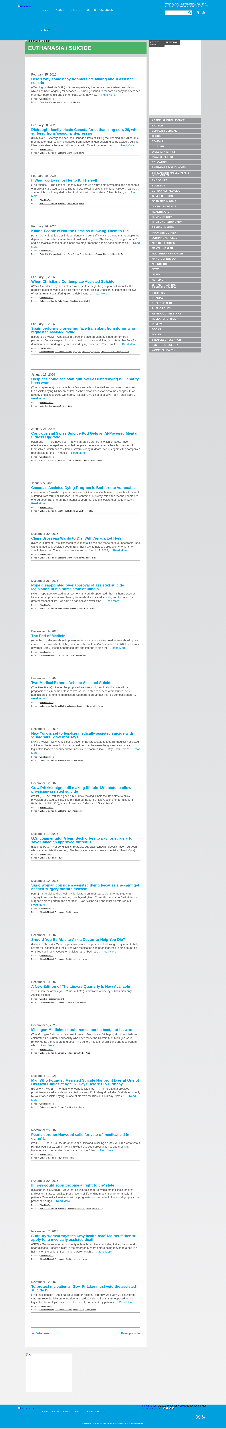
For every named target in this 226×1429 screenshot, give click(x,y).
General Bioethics (80, 254)
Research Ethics (164, 319)
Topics (43, 29)
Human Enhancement (167, 222)
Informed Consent (165, 232)
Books (156, 329)
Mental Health (72, 153)
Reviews (157, 324)
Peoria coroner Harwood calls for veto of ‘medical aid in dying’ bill (80, 1136)
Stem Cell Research (166, 339)
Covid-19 (157, 141)
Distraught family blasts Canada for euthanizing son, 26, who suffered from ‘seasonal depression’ (85, 131)
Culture (158, 146)
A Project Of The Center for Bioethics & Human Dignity (113, 1423)
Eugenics (158, 185)
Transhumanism (163, 227)
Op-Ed (120, 254)
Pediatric (158, 292)
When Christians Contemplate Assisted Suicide (72, 281)
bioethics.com (149, 1405)
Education (159, 162)
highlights (71, 102)
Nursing (157, 279)
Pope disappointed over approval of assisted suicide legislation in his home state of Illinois (77, 587)
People (88, 1053)
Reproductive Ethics (167, 313)
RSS (203, 12)
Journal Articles (79, 1002)
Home (44, 10)
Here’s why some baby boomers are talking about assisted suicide (82, 81)
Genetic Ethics (162, 196)
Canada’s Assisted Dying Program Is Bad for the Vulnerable (83, 488)
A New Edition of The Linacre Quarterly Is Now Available (80, 986)
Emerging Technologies (169, 167)
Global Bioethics (164, 206)
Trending (171, 42)
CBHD (183, 1405)
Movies (156, 334)
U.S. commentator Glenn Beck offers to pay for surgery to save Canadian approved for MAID (81, 840)
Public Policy (87, 511)
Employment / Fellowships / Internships (171, 173)
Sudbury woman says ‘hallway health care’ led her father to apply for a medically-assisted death (83, 1238)
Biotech (157, 125)
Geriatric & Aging (95, 254)
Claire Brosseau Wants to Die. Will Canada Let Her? (76, 538)
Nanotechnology (164, 259)
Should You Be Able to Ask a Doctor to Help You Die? (78, 939)
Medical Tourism (163, 243)
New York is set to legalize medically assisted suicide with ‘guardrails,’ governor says (82, 735)
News (79, 102)
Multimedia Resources (76, 706)
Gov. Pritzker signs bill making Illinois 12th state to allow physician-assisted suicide (81, 789)
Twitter (198, 12)
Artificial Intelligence (47, 460)
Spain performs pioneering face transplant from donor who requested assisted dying (83, 330)
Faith (69, 254)
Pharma (157, 298)
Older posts (42, 1333)
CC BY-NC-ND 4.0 (152, 1408)
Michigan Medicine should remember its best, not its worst (83, 1030)
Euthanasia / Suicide (58, 102)
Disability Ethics (164, 151)
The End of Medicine (49, 636)
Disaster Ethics (163, 157)
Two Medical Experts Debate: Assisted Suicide (71, 683)
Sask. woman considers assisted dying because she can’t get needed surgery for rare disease (85, 887)
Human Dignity (88, 352)
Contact (78, 1412)
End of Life (44, 102)
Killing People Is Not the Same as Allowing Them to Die (80, 231)
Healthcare (160, 211)
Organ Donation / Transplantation (115, 352)
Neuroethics (161, 264)
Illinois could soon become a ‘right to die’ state (72, 1185)
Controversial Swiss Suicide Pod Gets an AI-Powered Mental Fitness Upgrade (84, 435)
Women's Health (163, 350)
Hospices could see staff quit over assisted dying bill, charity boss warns (85, 381)
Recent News (154, 43)
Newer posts (128, 1333)
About (60, 10)
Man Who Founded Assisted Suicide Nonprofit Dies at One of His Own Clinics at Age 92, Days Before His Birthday (85, 1082)
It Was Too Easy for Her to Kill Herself (64, 180)
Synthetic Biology (165, 345)
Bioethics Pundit (47, 99)
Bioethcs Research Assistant (52, 999)
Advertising (93, 1412)
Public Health (162, 303)
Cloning (157, 136)
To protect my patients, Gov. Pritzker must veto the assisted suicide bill (83, 1288)
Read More (108, 94)
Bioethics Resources (99, 10)
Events (75, 10)
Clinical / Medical (47, 352)
